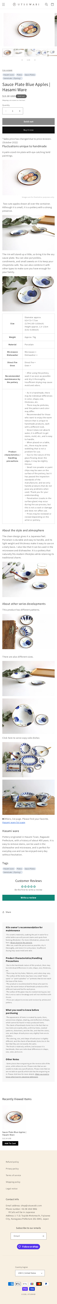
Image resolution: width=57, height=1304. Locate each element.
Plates (19, 75)
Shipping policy (13, 1182)
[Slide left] (22, 60)
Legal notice (11, 1188)
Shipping (5, 100)
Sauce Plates (30, 75)
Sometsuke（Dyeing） (13, 78)
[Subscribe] (43, 1236)
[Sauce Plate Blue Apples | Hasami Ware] (14, 1117)
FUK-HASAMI (7, 70)
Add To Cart (10, 1143)
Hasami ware (9, 75)
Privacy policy (12, 1168)
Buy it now (29, 130)
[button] (3, 4)
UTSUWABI (31, 1294)
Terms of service (13, 1175)
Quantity (6, 105)
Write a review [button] (28, 897)
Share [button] (8, 912)
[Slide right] (35, 60)
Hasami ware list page (13, 822)
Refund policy (12, 1161)
